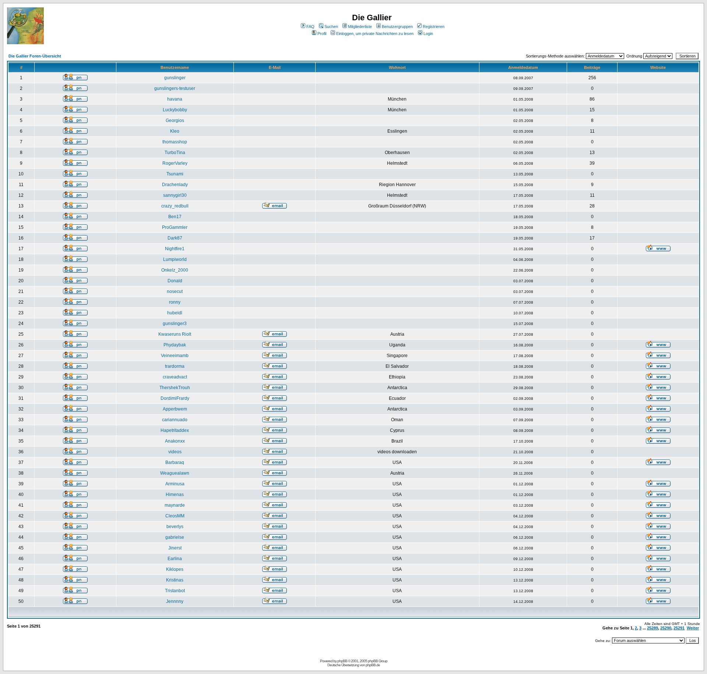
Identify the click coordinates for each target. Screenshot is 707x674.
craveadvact (175, 377)
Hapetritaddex (175, 430)
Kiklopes (174, 569)
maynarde (175, 505)
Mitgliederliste (360, 26)
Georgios (175, 120)
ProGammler (174, 227)
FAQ (310, 26)
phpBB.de (373, 665)
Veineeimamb (175, 355)
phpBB (342, 661)
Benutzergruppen (397, 26)
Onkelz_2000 (174, 270)
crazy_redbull (175, 206)
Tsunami (174, 174)
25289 (652, 628)
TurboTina (175, 152)
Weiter (693, 628)
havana (174, 99)
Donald (175, 280)
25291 (679, 628)
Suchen (331, 26)
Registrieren (433, 26)
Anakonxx (175, 441)
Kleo (174, 131)
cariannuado (174, 419)
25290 (665, 628)
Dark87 (175, 238)
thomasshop (174, 141)
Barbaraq (174, 462)
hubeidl (174, 312)
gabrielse (174, 537)
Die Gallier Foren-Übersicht (34, 56)
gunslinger (175, 77)
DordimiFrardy (175, 398)
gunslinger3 (175, 323)
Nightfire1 (174, 248)
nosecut (175, 291)
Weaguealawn (174, 473)
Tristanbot (175, 590)
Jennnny (174, 601)
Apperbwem (175, 409)
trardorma (174, 366)
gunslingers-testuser (174, 88)
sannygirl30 (175, 195)
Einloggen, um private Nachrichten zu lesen (375, 33)
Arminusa (174, 483)
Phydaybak (174, 345)
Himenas (175, 494)
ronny (174, 302)
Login (428, 33)
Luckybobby (175, 109)
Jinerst (175, 548)
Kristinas (174, 580)
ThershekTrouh (174, 387)
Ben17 (175, 216)
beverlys (174, 526)
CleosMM (174, 515)
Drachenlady (175, 184)
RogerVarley (174, 163)
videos (175, 451)
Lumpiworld (175, 259)
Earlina (175, 558)
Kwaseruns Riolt (174, 334)
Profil (321, 33)
